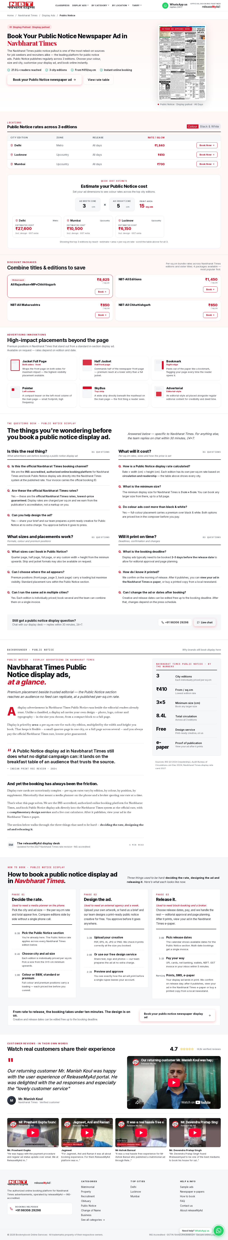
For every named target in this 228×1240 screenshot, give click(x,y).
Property (86, 1191)
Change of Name (91, 1210)
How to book (187, 1196)
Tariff (136, 5)
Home (10, 15)
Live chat (206, 622)
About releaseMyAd (191, 1210)
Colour (192, 126)
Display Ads (79, 5)
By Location (119, 5)
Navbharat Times (27, 15)
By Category (99, 5)
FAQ (182, 1201)
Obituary (86, 1201)
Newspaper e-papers (192, 1191)
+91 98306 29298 (177, 622)
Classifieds (62, 5)
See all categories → (93, 1219)
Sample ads (186, 1187)
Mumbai (135, 1196)
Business (86, 1215)
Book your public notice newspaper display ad (173, 1015)
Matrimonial (87, 1187)
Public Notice (88, 1205)
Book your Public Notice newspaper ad (42, 80)
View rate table (98, 80)
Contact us (186, 1205)
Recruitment (88, 1196)
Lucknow (135, 1191)
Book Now (206, 145)
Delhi (133, 1187)
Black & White (209, 126)
